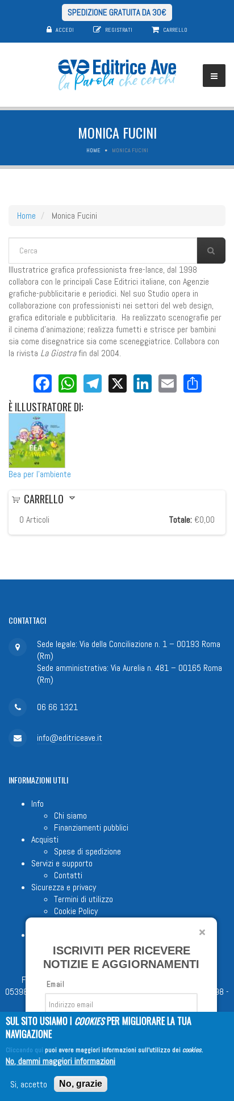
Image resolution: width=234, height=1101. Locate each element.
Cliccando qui (24, 1049)
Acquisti (44, 839)
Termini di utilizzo (83, 899)
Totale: (180, 520)
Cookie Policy (76, 911)
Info (37, 804)
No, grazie (80, 1084)
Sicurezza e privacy (63, 887)
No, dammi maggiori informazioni (60, 1061)
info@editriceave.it (69, 738)
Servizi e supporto (62, 863)
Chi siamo (70, 815)
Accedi (65, 30)
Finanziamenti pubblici (91, 827)
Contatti (68, 875)
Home (93, 150)
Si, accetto (28, 1084)
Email (55, 984)
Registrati (118, 30)
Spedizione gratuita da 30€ (117, 12)
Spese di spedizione (87, 851)
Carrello (175, 30)
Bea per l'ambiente (40, 474)
